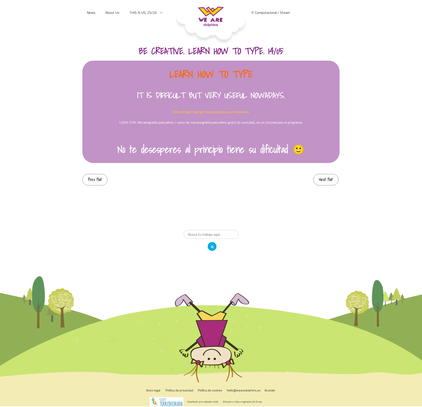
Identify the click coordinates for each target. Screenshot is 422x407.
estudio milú (211, 402)
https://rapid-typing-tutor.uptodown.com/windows (211, 111)
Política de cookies (210, 390)
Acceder (270, 390)
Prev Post (95, 179)
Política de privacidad (179, 390)
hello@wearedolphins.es (244, 390)
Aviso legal (153, 390)
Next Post (326, 179)
